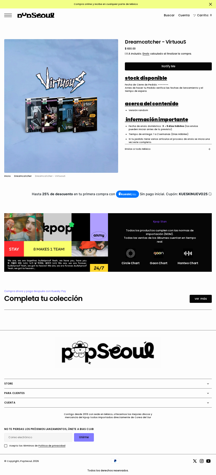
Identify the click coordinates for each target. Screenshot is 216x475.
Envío (146, 53)
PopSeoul (26, 461)
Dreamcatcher (23, 176)
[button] (9, 15)
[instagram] (201, 461)
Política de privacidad (51, 445)
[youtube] (208, 461)
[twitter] (195, 461)
